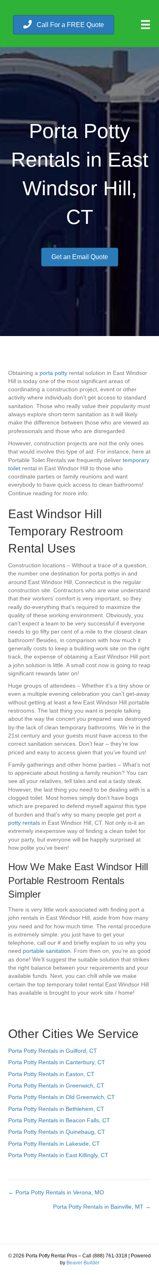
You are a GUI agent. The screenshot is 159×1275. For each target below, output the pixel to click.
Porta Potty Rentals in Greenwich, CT (56, 1085)
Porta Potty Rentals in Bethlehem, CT (56, 1109)
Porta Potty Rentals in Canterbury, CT (56, 1062)
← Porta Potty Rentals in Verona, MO (56, 1192)
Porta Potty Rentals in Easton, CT (51, 1074)
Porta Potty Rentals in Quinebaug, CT (56, 1131)
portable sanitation (47, 951)
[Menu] (145, 24)
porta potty (53, 373)
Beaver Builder (82, 1263)
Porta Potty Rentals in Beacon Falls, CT (59, 1120)
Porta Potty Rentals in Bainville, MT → (102, 1206)
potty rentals (24, 822)
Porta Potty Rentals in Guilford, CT (52, 1050)
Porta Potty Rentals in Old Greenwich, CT (61, 1097)
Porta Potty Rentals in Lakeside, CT (54, 1143)
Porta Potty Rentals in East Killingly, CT (58, 1155)
